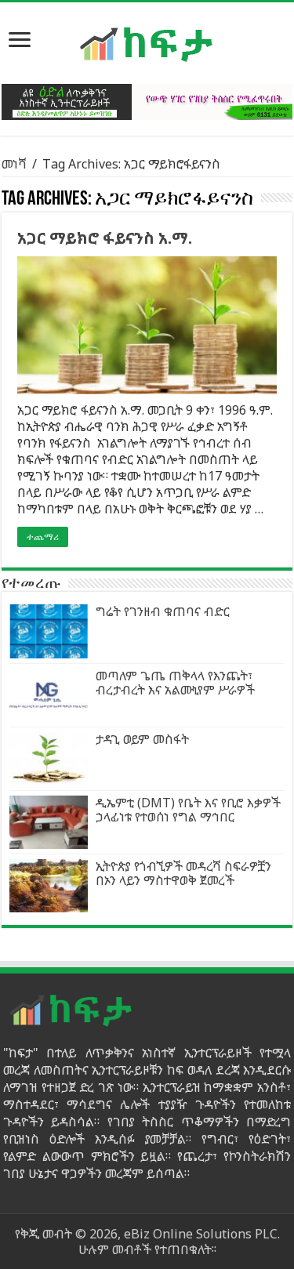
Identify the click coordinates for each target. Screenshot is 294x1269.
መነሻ (14, 163)
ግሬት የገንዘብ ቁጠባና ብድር (163, 611)
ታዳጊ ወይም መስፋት (142, 739)
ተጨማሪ (43, 536)
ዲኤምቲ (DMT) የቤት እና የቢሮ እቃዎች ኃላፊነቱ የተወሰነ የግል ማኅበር (188, 809)
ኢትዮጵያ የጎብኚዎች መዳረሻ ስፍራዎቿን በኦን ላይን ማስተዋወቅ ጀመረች (183, 873)
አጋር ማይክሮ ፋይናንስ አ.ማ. (104, 237)
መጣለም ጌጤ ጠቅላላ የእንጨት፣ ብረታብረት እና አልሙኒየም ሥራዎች (175, 682)
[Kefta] (147, 43)
